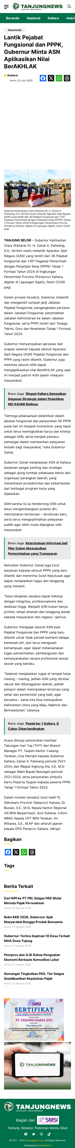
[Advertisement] (37, 125)
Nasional (33, 18)
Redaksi (12, 75)
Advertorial (14, 30)
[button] (69, 6)
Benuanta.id (45, 1145)
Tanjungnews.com (34, 1140)
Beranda (12, 18)
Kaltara (53, 18)
